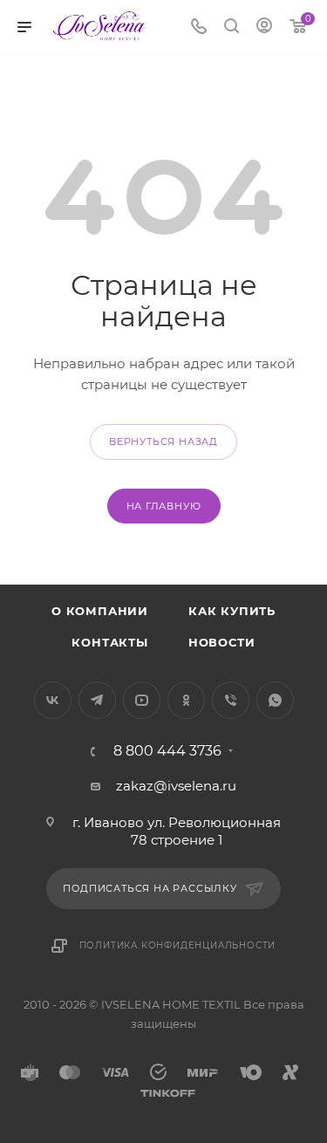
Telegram (97, 700)
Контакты (109, 642)
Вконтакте (53, 700)
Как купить (232, 611)
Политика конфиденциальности (177, 945)
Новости (221, 642)
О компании (99, 611)
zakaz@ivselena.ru (176, 785)
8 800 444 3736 (167, 751)
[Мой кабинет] (264, 27)
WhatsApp (275, 700)
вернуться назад (163, 441)
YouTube (141, 700)
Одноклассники (186, 700)
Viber (230, 700)
